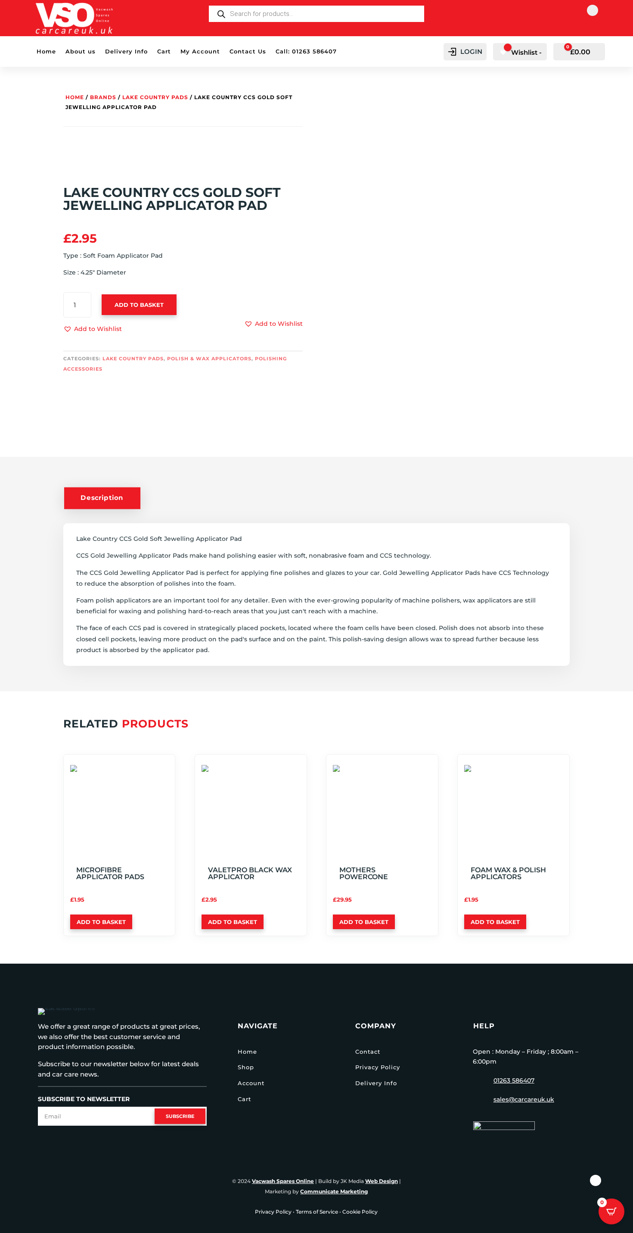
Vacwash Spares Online (283, 1181)
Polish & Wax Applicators (209, 359)
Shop (246, 1067)
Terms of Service (317, 1211)
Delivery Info (126, 51)
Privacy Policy (377, 1067)
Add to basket (139, 304)
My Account (200, 51)
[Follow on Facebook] (592, 10)
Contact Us (248, 51)
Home (46, 51)
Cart (164, 51)
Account (251, 1083)
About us (80, 51)
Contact (367, 1051)
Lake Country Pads (155, 97)
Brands (103, 97)
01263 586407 (513, 1080)
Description (102, 497)
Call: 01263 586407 (306, 51)
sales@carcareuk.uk (523, 1099)
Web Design (381, 1181)
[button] (92, 329)
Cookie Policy (360, 1211)
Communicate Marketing (334, 1191)
